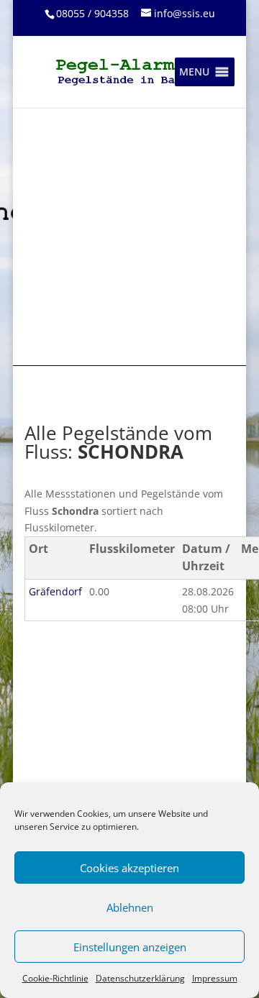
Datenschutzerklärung (140, 978)
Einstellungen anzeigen (129, 947)
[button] (194, 72)
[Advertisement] (129, 235)
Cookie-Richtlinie (55, 978)
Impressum (214, 978)
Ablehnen (129, 907)
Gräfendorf (55, 591)
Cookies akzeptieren (129, 868)
